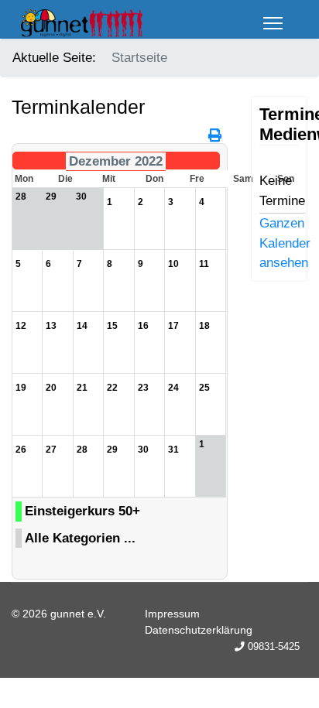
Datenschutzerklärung (198, 630)
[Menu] (273, 23)
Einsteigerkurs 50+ (82, 511)
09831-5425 (274, 646)
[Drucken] (216, 135)
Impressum (172, 613)
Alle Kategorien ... (80, 538)
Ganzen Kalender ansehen (284, 243)
